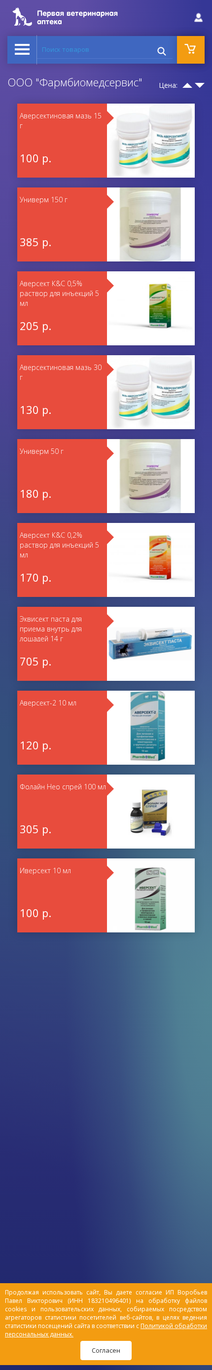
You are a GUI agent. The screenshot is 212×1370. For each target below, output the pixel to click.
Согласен (106, 1350)
